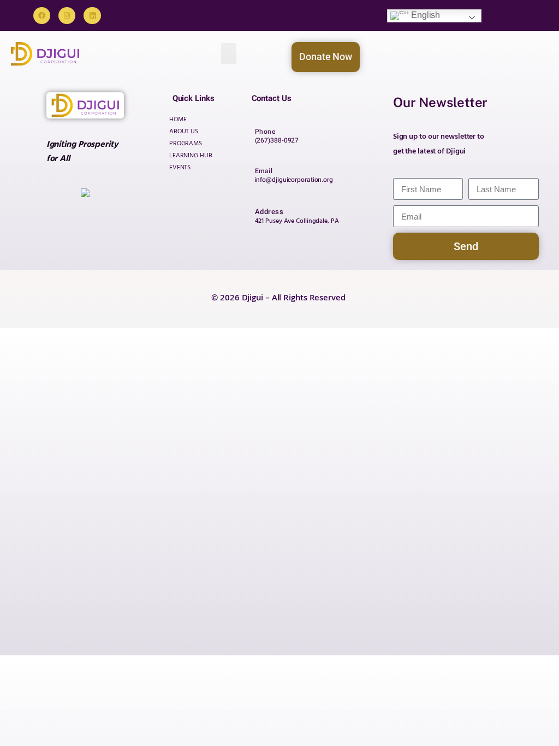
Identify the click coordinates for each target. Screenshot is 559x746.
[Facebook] (41, 15)
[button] (228, 53)
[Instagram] (66, 15)
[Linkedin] (92, 15)
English (424, 15)
